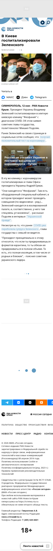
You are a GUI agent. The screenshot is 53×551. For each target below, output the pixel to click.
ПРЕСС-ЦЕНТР (23, 434)
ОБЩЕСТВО (21, 425)
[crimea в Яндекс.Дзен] (30, 402)
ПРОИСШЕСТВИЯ (37, 425)
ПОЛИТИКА (7, 425)
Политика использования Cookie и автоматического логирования (19, 463)
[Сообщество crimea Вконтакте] (18, 402)
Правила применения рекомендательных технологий (23, 472)
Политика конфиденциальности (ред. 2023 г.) (24, 468)
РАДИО (37, 434)
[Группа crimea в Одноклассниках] (41, 402)
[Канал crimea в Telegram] (7, 402)
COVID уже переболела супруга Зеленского (24, 227)
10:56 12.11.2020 (7, 50)
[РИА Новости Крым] (12, 29)
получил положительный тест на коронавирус (25, 139)
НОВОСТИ (7, 434)
